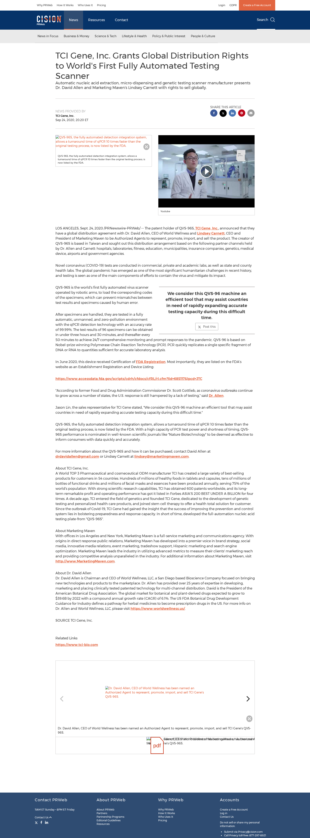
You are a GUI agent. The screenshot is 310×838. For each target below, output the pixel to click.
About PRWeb (105, 809)
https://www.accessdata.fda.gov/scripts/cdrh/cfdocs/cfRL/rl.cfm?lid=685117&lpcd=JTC (128, 379)
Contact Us (42, 817)
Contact (121, 20)
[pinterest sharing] (241, 113)
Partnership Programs (110, 816)
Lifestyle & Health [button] (134, 36)
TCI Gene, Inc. (206, 228)
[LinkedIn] (46, 822)
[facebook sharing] (213, 113)
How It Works (65, 5)
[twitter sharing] (223, 114)
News (73, 20)
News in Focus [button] (48, 36)
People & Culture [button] (203, 36)
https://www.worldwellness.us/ (158, 609)
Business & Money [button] (76, 36)
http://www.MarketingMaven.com (85, 561)
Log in (223, 813)
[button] (104, 141)
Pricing (101, 5)
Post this (209, 327)
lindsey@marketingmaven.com (161, 456)
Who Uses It (85, 5)
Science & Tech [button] (105, 36)
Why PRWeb (45, 5)
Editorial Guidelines (109, 820)
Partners (102, 813)
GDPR (233, 5)
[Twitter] (37, 822)
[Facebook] (41, 822)
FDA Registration (151, 362)
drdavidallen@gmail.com (77, 456)
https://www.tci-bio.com (76, 645)
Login (221, 5)
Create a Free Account (257, 5)
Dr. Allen (216, 396)
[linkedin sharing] (232, 113)
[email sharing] (251, 113)
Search (262, 20)
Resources (96, 20)
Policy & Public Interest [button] (168, 36)
